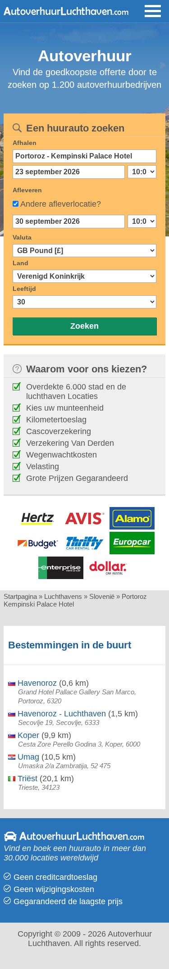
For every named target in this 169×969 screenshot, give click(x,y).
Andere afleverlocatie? (60, 203)
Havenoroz (36, 683)
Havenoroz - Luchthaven (60, 713)
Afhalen (25, 142)
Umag (27, 756)
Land (20, 263)
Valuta (22, 237)
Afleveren (27, 190)
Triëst (26, 778)
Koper (27, 735)
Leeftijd (24, 288)
